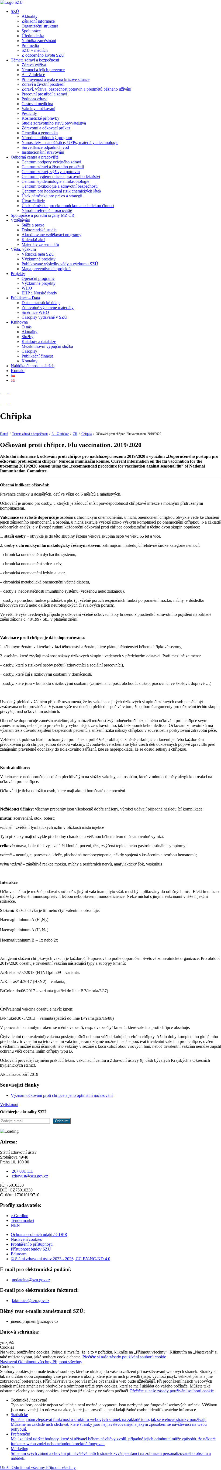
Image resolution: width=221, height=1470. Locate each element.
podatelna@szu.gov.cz (31, 1279)
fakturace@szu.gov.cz (30, 1300)
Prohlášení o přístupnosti (32, 1244)
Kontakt (18, 370)
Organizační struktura (40, 26)
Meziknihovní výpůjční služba (47, 346)
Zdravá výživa (34, 65)
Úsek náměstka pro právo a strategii (52, 196)
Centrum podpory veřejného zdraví (51, 162)
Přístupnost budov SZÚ (31, 1249)
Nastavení (9, 1361)
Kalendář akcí (33, 239)
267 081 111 (22, 1171)
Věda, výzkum (23, 249)
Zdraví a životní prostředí (43, 84)
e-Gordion (19, 1215)
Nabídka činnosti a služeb (32, 365)
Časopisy (29, 351)
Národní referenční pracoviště (47, 210)
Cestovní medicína (37, 103)
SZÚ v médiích (35, 50)
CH (75, 434)
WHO (27, 288)
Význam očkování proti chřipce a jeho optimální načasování (62, 1095)
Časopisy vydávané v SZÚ (44, 317)
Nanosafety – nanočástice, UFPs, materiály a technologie (70, 142)
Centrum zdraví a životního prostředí (53, 166)
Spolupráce (31, 31)
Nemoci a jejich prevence (43, 69)
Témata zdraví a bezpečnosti (35, 60)
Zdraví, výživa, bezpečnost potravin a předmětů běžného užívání (76, 89)
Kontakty (29, 361)
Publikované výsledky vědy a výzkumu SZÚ (60, 264)
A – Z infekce (33, 74)
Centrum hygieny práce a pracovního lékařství (61, 176)
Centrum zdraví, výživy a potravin (51, 171)
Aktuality (29, 16)
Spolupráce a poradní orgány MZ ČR (42, 215)
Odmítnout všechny (35, 1361)
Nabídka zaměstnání (39, 40)
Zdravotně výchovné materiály (48, 307)
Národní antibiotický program (47, 137)
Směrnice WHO (35, 312)
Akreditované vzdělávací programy (51, 234)
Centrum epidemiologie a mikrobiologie (55, 181)
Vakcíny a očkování (38, 108)
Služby (27, 336)
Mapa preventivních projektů (46, 268)
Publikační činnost (37, 356)
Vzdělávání (20, 220)
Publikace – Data (25, 298)
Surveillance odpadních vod (45, 147)
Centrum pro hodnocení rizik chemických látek (61, 191)
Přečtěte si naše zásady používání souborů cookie (124, 1357)
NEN (15, 1225)
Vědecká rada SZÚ (38, 254)
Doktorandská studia (39, 230)
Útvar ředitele (33, 200)
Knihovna (19, 322)
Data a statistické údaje (41, 302)
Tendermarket (22, 1220)
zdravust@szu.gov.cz (30, 1176)
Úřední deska (33, 35)
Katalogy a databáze (39, 341)
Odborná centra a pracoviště (34, 157)
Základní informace (38, 21)
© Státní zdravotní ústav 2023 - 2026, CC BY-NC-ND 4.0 (60, 1258)
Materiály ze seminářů (40, 244)
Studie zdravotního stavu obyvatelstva (54, 123)
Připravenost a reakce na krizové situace (55, 79)
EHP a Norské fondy (39, 293)
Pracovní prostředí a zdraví (44, 94)
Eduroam (18, 1254)
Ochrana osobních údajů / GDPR (39, 1234)
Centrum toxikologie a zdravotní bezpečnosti (60, 186)
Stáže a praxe (33, 225)
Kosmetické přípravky (40, 118)
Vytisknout (9, 1104)
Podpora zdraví (34, 99)
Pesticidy (29, 113)
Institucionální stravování (43, 152)
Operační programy (38, 278)
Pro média (30, 45)
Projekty (18, 273)
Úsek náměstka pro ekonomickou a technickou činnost (68, 205)
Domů (4, 434)
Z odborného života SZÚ (43, 55)
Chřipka (86, 434)
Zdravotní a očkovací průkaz (46, 128)
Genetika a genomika (40, 132)
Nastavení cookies (26, 1239)
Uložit (6, 1467)
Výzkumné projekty (39, 259)
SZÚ (15, 11)
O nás (27, 327)
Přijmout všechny (67, 1361)
